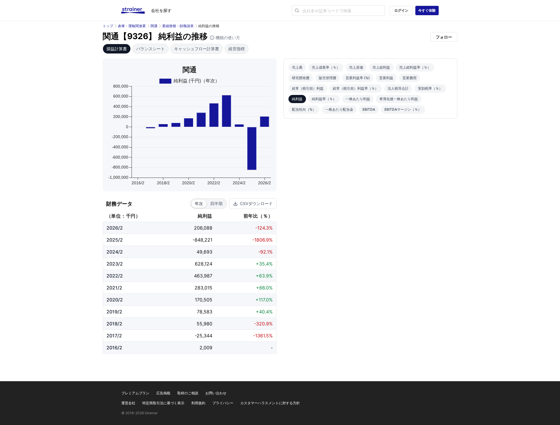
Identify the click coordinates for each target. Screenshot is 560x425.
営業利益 (386, 78)
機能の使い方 (227, 37)
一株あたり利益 (358, 99)
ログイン (401, 10)
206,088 (203, 228)
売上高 (297, 67)
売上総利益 (381, 67)
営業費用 (409, 78)
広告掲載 (163, 393)
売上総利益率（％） (415, 67)
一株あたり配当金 (339, 109)
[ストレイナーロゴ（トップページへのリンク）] (136, 10)
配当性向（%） (304, 109)
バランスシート (150, 48)
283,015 (203, 288)
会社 (161, 10)
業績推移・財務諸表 (178, 26)
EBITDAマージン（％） (402, 109)
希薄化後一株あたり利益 (398, 99)
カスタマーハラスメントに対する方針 (270, 403)
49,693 (204, 252)
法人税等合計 (398, 88)
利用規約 (198, 403)
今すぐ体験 (427, 10)
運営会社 (128, 403)
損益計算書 (116, 48)
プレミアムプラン (135, 393)
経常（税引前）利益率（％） (355, 88)
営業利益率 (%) (358, 78)
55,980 (204, 324)
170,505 (203, 300)
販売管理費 (327, 78)
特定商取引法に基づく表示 (163, 403)
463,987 (203, 276)
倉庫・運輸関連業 (132, 26)
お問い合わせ (215, 393)
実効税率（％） (430, 88)
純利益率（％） (324, 99)
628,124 (203, 264)
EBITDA (369, 109)
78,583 (204, 312)
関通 (154, 26)
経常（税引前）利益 (307, 88)
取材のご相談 (187, 393)
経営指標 (236, 48)
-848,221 (202, 240)
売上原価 (356, 67)
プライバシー (222, 403)
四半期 (216, 203)
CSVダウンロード (256, 203)
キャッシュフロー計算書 (196, 48)
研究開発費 (300, 78)
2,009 (206, 348)
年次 (199, 203)
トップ (108, 26)
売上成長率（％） (326, 67)
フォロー (444, 36)
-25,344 (203, 336)
